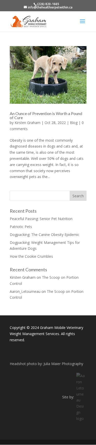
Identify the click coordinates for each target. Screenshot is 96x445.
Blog (74, 122)
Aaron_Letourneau (25, 291)
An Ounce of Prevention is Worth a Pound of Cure (46, 115)
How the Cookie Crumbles (31, 256)
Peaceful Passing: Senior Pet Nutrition (41, 218)
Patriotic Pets (21, 226)
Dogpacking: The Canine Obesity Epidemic (44, 234)
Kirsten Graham (27, 122)
